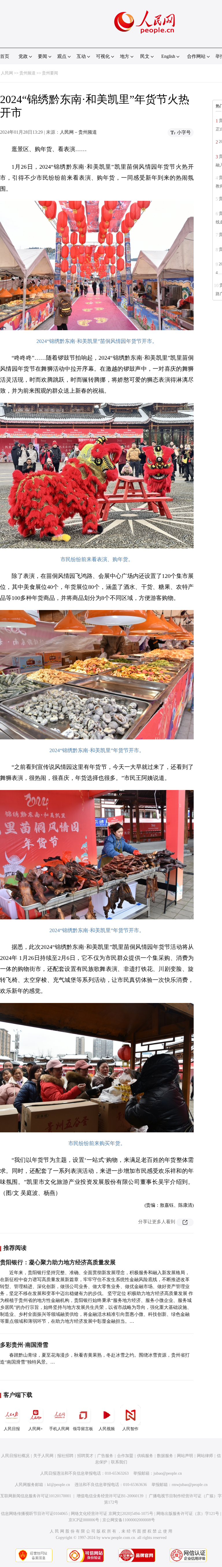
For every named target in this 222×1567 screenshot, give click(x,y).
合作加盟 (125, 1456)
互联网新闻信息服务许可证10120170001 (35, 1496)
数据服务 (165, 1456)
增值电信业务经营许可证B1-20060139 (110, 1496)
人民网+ (35, 1429)
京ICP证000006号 (84, 1520)
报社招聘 (65, 1456)
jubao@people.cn (167, 1473)
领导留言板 (83, 1429)
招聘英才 (85, 1456)
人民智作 (130, 1429)
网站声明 (185, 1456)
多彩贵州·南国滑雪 (24, 1345)
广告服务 (105, 1456)
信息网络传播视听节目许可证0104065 (34, 1513)
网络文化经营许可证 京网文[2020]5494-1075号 (112, 1513)
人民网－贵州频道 (78, 132)
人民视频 (107, 1429)
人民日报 (12, 1429)
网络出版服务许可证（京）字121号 (187, 1513)
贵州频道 (27, 73)
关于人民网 (43, 1456)
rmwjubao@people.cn (190, 1485)
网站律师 (205, 1456)
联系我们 (119, 1462)
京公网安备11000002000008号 (128, 1520)
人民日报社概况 (15, 1456)
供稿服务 (145, 1456)
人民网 (7, 73)
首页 (4, 56)
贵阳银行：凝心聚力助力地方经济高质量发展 (58, 1262)
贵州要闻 (50, 73)
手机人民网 (59, 1429)
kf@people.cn (58, 1485)
